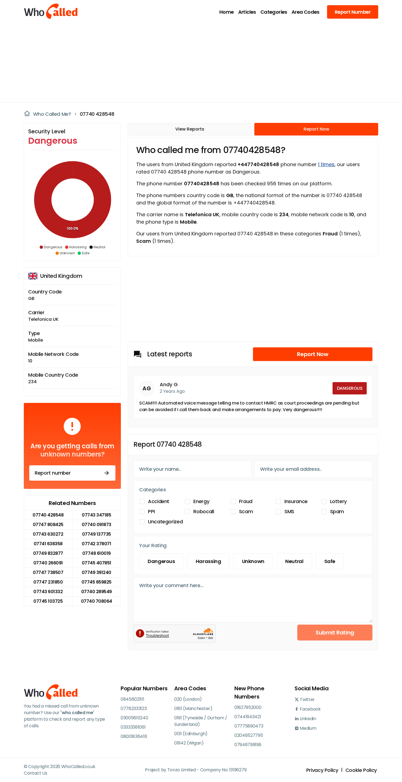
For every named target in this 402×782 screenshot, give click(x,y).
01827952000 (247, 707)
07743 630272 (48, 534)
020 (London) (188, 699)
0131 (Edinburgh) (191, 734)
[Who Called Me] (51, 11)
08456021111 (132, 699)
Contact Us (35, 773)
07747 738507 (48, 572)
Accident (158, 501)
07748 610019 (96, 553)
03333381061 (133, 727)
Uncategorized (165, 521)
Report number (53, 472)
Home (226, 11)
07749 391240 (96, 572)
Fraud (245, 501)
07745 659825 (96, 582)
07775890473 (248, 726)
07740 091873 (96, 524)
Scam (246, 511)
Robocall (203, 511)
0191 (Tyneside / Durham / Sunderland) (200, 721)
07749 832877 (48, 553)
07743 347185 (96, 515)
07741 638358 (48, 544)
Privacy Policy (322, 770)
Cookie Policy (361, 770)
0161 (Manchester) (193, 708)
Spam (337, 511)
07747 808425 (48, 524)
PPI (151, 511)
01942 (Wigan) (189, 743)
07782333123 (134, 708)
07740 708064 (96, 601)
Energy (201, 501)
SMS (289, 511)
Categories (273, 11)
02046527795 (248, 735)
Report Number (353, 11)
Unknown (253, 561)
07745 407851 (96, 563)
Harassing (208, 561)
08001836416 (134, 736)
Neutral (294, 561)
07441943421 (247, 717)
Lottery (338, 501)
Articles (247, 11)
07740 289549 (96, 591)
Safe (330, 561)
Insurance (296, 501)
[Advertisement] (198, 62)
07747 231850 (48, 582)
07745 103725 (48, 601)
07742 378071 (96, 544)
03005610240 (134, 718)
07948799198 (247, 744)
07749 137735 (96, 534)
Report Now (316, 129)
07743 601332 (48, 591)
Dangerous (161, 561)
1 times (326, 164)
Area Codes (305, 11)
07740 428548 (97, 114)
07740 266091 (48, 563)
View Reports (189, 129)
